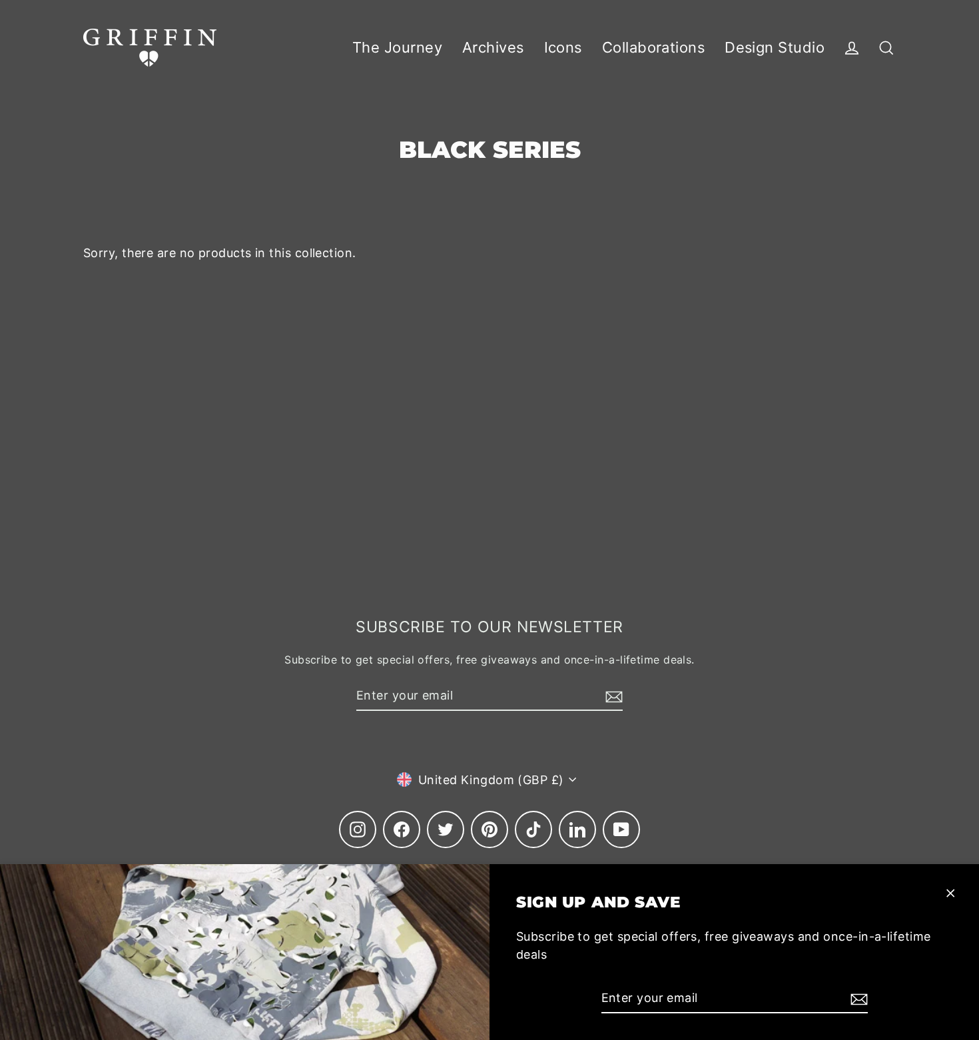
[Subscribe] (857, 998)
